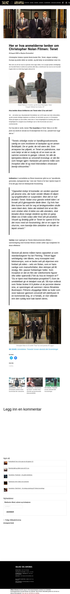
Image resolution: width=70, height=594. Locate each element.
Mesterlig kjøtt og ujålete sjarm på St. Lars (19, 468)
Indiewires (13, 178)
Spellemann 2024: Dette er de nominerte (19, 481)
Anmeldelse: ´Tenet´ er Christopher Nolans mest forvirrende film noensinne (16, 389)
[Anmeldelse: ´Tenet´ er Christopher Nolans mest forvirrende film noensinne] (17, 382)
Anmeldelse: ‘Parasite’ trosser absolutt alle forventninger (37, 349)
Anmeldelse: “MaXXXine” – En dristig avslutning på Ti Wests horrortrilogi (26, 488)
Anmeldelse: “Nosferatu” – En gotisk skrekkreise (20, 475)
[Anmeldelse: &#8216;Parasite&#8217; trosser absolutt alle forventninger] (53, 382)
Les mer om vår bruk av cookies (31, 593)
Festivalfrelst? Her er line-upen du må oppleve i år (21, 461)
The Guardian (34, 128)
